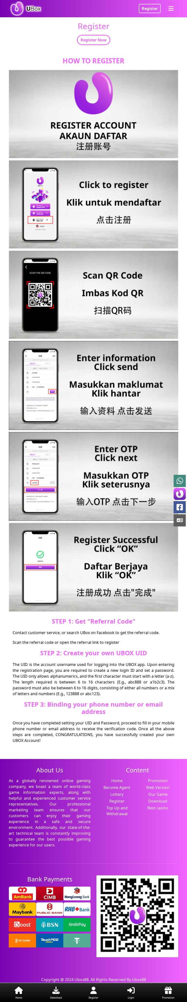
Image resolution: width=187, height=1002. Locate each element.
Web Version (157, 787)
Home (116, 780)
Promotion (158, 780)
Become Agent (116, 787)
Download (157, 801)
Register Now (94, 40)
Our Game (158, 794)
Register (150, 8)
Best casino (157, 808)
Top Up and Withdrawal (117, 810)
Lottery (116, 794)
